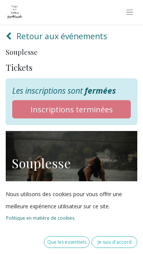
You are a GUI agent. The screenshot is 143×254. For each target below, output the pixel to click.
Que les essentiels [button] (66, 242)
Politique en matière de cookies (40, 218)
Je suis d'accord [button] (115, 242)
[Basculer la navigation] (130, 12)
